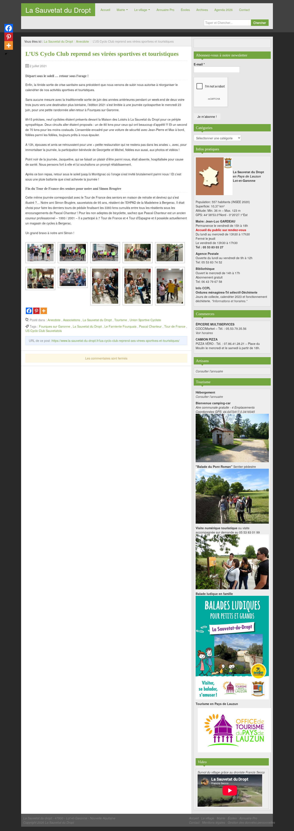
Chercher (259, 22)
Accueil (105, 10)
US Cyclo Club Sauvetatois (43, 330)
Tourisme (120, 320)
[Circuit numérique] (232, 561)
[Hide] (6, 54)
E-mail (199, 64)
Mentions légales (213, 822)
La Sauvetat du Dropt (58, 10)
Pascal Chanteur (150, 326)
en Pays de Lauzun (247, 176)
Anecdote (82, 41)
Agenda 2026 (223, 10)
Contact (244, 10)
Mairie (121, 10)
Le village (140, 10)
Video (202, 762)
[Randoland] (232, 647)
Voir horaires (204, 333)
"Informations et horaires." (229, 301)
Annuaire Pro (165, 10)
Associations (71, 320)
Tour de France (174, 326)
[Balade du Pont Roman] (232, 495)
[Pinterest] (36, 311)
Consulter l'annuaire (209, 371)
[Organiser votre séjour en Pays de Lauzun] (234, 730)
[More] (43, 311)
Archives (202, 10)
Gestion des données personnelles (251, 822)
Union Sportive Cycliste (145, 320)
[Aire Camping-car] (232, 437)
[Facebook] (29, 311)
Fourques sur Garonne (54, 326)
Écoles (185, 10)
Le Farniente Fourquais (120, 326)
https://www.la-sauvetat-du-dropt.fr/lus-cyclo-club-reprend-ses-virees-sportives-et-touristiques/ (115, 340)
